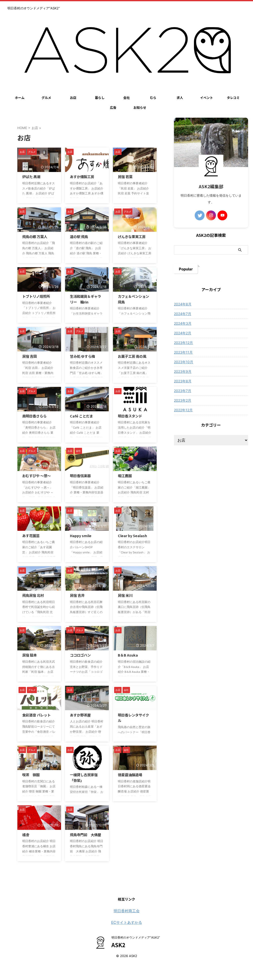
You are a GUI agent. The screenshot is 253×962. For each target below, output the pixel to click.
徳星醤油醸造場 (130, 774)
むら (153, 97)
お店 (73, 97)
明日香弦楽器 (80, 475)
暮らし (100, 97)
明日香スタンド (130, 415)
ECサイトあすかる (126, 922)
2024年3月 (182, 323)
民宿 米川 (125, 595)
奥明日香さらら (34, 415)
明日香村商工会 (127, 910)
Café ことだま (81, 415)
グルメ (46, 97)
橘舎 (25, 834)
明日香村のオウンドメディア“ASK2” (135, 937)
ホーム (19, 97)
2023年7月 (182, 391)
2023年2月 (182, 400)
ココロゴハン (80, 655)
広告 (113, 107)
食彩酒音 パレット (36, 714)
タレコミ (233, 97)
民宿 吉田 (29, 356)
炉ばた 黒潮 (31, 176)
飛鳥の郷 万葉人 (34, 236)
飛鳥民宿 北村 (33, 595)
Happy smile (80, 535)
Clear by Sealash (132, 535)
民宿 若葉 (125, 176)
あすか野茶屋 (80, 714)
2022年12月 (183, 410)
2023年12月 (183, 342)
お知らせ (139, 107)
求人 (180, 97)
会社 (126, 97)
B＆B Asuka (128, 655)
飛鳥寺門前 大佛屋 (85, 834)
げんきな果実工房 (132, 236)
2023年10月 (183, 362)
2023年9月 (182, 371)
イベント (206, 97)
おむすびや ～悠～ (36, 475)
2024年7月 (182, 314)
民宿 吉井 (77, 595)
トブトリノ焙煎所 (36, 296)
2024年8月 (182, 304)
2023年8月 (182, 381)
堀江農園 (125, 475)
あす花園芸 (31, 535)
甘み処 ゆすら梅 (82, 356)
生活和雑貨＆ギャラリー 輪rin (85, 299)
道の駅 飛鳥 (79, 236)
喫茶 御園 (31, 774)
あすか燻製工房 (82, 176)
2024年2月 (182, 333)
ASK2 (118, 945)
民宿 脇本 (29, 655)
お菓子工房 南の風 (132, 356)
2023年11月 (183, 352)
